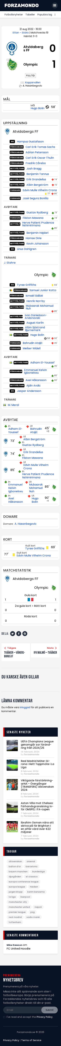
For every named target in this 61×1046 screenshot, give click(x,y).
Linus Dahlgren (26, 249)
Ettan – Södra (21, 32)
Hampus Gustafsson (30, 141)
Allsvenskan (15, 861)
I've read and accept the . (30, 1017)
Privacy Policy (45, 1017)
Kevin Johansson (37, 244)
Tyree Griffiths (26, 285)
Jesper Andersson (29, 391)
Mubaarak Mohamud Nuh (39, 307)
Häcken (34, 886)
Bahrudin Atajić (33, 343)
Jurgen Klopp (16, 891)
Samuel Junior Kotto (42, 290)
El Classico (32, 876)
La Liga (12, 896)
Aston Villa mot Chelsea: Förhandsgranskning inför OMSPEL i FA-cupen (37, 806)
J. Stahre (10, 263)
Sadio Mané (33, 917)
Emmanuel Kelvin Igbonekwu (35, 371)
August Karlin (35, 323)
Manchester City (18, 902)
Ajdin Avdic (33, 385)
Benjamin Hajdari (37, 233)
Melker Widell (31, 348)
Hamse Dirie (34, 238)
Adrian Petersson (37, 152)
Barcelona (31, 866)
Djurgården (15, 876)
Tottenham (15, 922)
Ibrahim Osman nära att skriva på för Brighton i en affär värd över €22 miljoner (37, 827)
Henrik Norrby (35, 301)
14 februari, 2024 (30, 751)
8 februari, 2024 (29, 771)
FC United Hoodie (18, 948)
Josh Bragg (33, 169)
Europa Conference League (23, 881)
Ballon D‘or (15, 866)
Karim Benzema (36, 891)
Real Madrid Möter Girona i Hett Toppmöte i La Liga (37, 764)
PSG (32, 912)
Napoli (38, 907)
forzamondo (31, 754)
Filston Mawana (33, 218)
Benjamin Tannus (37, 174)
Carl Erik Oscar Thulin (40, 158)
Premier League (17, 912)
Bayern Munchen (18, 871)
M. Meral (13, 405)
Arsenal (31, 861)
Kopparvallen (32, 82)
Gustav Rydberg (37, 212)
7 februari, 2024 (29, 813)
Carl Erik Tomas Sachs (40, 147)
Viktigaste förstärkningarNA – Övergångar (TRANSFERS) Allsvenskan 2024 (37, 785)
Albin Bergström (37, 185)
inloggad (25, 707)
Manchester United (19, 907)
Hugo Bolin (37, 108)
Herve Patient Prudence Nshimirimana (38, 224)
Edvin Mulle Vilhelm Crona (40, 190)
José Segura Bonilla (35, 198)
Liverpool (25, 896)
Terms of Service (31, 1040)
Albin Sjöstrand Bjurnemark (35, 328)
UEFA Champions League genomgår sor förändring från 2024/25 (37, 744)
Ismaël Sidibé (34, 296)
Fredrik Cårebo (36, 163)
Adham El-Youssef (42, 362)
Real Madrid (15, 917)
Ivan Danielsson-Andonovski (36, 316)
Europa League (17, 886)
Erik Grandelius (36, 179)
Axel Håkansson (36, 380)
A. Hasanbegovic (26, 524)
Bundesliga (38, 871)
